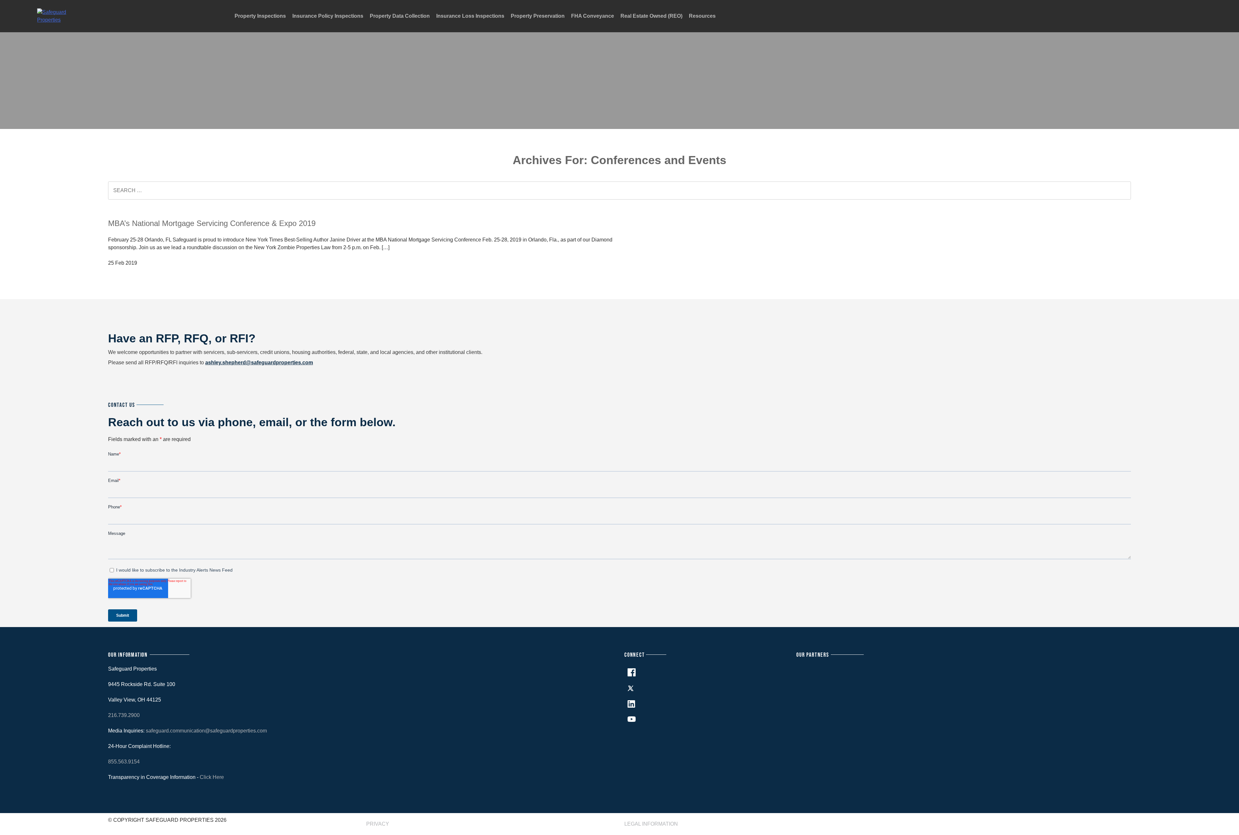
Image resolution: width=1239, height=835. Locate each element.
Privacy (377, 824)
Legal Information (651, 824)
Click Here (212, 777)
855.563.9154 (124, 761)
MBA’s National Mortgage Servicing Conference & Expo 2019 (212, 223)
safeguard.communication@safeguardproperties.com (206, 730)
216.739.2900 (124, 715)
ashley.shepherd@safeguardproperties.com (259, 362)
